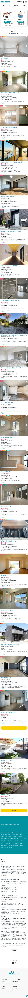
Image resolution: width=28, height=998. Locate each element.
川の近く (17, 834)
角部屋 (21, 843)
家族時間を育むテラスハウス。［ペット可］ (11, 231)
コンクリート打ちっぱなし (6, 834)
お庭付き (8, 832)
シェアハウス (3, 847)
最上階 (24, 843)
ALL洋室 (21, 840)
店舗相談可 (21, 845)
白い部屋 (16, 840)
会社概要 (4, 986)
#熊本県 (18, 824)
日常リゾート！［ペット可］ (7, 760)
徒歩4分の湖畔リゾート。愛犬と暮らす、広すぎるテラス (14, 335)
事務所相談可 (15, 845)
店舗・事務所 (16, 5)
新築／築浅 (17, 843)
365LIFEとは (4, 979)
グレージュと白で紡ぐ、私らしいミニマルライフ (12, 368)
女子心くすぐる (4, 58)
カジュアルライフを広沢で (7, 437)
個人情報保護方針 (16, 986)
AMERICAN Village (6, 795)
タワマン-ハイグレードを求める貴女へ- (10, 266)
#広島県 (14, 824)
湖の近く (13, 834)
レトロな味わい (13, 838)
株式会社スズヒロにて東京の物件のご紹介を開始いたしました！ (13, 909)
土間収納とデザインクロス (7, 196)
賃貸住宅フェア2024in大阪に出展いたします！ (10, 879)
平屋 (2, 845)
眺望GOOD (13, 832)
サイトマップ (15, 988)
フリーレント (9, 847)
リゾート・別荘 (15, 836)
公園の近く (3, 836)
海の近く (21, 834)
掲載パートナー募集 (16, 983)
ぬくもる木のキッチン (6, 472)
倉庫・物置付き (11, 843)
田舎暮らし (21, 836)
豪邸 (2, 840)
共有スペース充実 (4, 843)
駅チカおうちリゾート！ (6, 506)
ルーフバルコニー (19, 832)
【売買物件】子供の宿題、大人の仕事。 (10, 645)
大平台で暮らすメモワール (7, 575)
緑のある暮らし (9, 836)
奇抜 (17, 838)
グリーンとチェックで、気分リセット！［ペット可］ (12, 93)
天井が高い (12, 840)
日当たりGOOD (4, 838)
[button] (26, 46)
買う (10, 5)
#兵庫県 (10, 824)
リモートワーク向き (23, 838)
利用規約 (4, 988)
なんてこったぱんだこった (7, 402)
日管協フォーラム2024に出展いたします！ (9, 895)
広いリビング (3, 832)
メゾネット (10, 845)
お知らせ (3, 981)
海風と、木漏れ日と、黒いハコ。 (8, 541)
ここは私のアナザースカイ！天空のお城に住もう (12, 162)
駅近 (8, 838)
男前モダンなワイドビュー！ (7, 678)
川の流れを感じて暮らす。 (7, 610)
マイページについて (16, 979)
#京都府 (6, 824)
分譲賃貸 (5, 845)
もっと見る (14, 728)
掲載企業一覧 (15, 981)
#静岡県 (2, 824)
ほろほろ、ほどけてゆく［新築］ (8, 712)
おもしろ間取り (6, 840)
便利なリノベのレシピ (6, 983)
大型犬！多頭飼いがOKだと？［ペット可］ (11, 300)
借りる (4, 5)
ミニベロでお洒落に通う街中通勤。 (9, 127)
